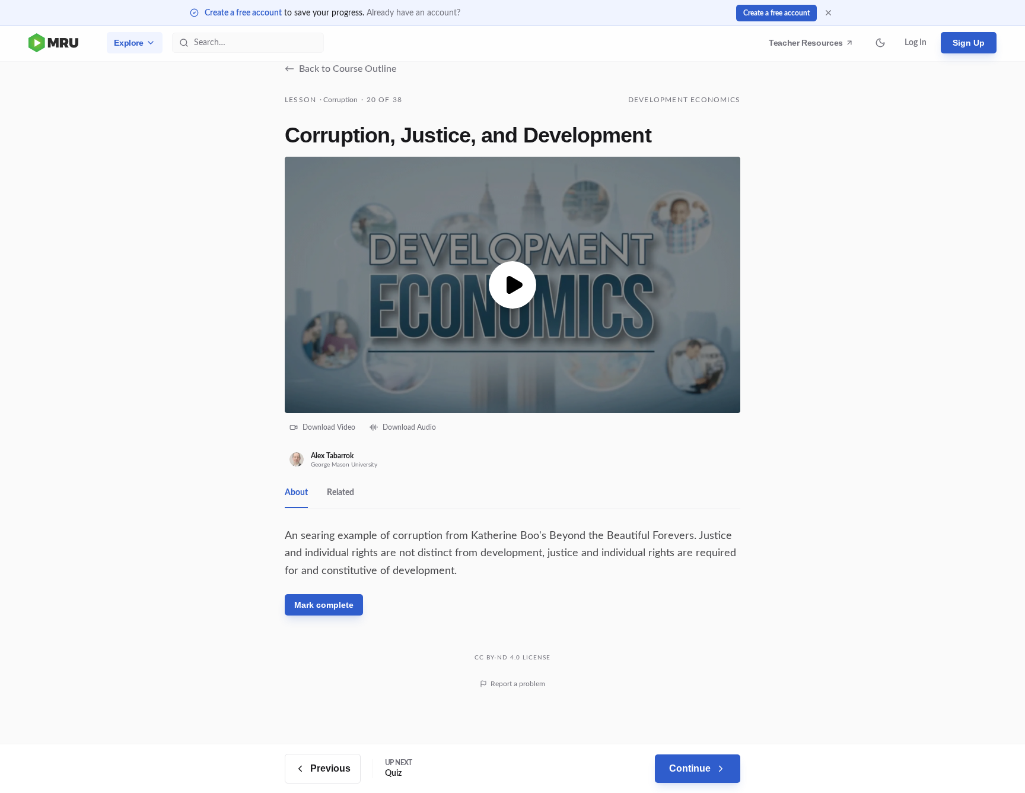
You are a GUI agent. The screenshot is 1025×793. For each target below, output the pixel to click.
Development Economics (684, 99)
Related (340, 493)
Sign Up (969, 42)
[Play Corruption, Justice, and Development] (512, 285)
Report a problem (518, 683)
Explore (129, 42)
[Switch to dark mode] (880, 43)
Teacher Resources (807, 45)
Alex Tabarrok (332, 455)
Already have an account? (413, 13)
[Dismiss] (828, 13)
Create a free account (243, 13)
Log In (916, 43)
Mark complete (324, 605)
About (296, 493)
